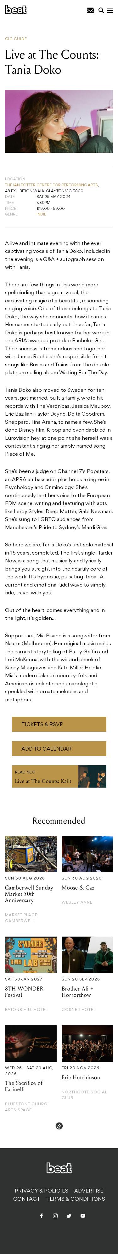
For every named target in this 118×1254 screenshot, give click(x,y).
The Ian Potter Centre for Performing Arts (51, 185)
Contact (26, 1199)
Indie (41, 214)
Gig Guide (16, 39)
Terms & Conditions (75, 1199)
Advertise (89, 1191)
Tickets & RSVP (42, 724)
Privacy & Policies (41, 1191)
